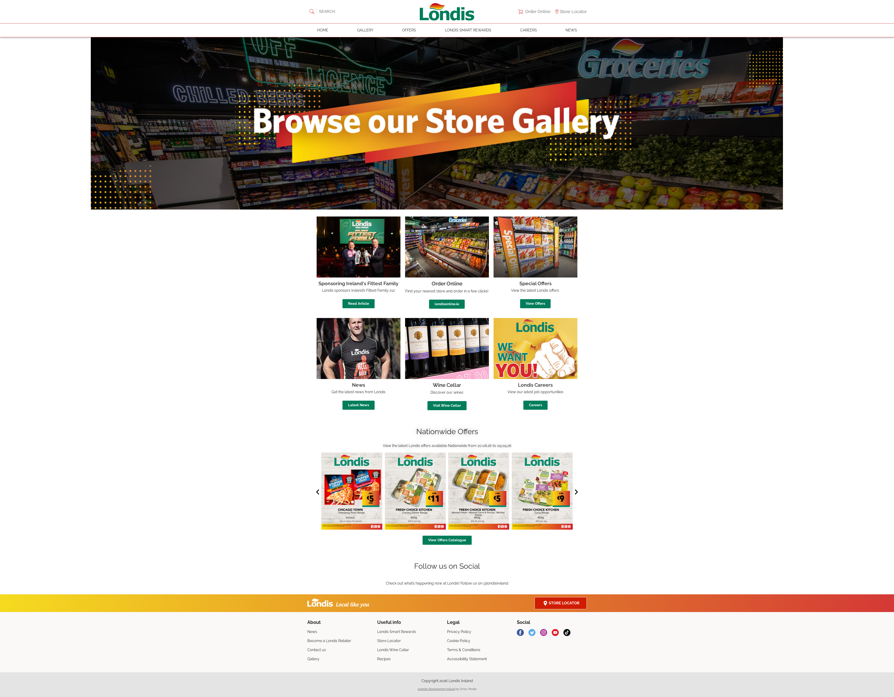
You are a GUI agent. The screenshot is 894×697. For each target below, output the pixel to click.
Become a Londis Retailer (329, 641)
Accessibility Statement (467, 659)
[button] (447, 123)
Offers (409, 30)
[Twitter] (531, 632)
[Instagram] (543, 632)
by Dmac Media (447, 689)
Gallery (365, 30)
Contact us (316, 650)
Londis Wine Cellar (393, 650)
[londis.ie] (447, 11)
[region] (447, 123)
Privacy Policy (459, 631)
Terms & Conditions (463, 650)
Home (322, 30)
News (571, 30)
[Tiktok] (566, 632)
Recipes (384, 659)
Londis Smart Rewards (468, 30)
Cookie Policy (458, 641)
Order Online (538, 11)
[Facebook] (520, 632)
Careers (528, 30)
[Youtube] (555, 632)
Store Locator (573, 11)
